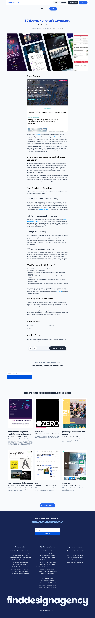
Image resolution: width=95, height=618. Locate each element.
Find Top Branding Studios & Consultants (47, 582)
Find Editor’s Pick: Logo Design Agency (75, 559)
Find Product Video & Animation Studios (47, 562)
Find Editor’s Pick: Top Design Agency (75, 555)
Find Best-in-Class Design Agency (75, 553)
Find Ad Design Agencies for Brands (47, 564)
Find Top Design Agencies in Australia (20, 566)
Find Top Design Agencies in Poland (20, 562)
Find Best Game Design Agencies (47, 553)
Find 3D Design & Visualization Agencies (47, 585)
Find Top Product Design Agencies (47, 559)
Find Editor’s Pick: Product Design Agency (75, 562)
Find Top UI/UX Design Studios (47, 550)
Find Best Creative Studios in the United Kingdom (20, 553)
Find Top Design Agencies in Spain (20, 564)
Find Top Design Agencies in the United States (20, 550)
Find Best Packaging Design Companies (47, 569)
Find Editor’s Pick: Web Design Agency (75, 557)
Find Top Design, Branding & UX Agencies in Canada (20, 557)
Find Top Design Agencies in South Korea (20, 569)
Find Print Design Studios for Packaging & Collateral (47, 566)
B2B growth (59, 291)
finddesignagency (15, 2)
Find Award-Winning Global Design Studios (75, 550)
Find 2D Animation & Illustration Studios (47, 587)
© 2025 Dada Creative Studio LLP (47, 610)
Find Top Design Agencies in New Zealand (20, 576)
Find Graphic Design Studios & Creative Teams (47, 576)
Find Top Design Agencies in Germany (20, 559)
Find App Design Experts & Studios (47, 557)
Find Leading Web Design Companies (47, 555)
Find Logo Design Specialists (47, 573)
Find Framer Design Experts (47, 578)
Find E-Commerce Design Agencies (47, 580)
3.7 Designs (38, 134)
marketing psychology (50, 136)
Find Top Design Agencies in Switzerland (20, 573)
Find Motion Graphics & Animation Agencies (47, 571)
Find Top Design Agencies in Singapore (20, 571)
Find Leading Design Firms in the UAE (20, 555)
